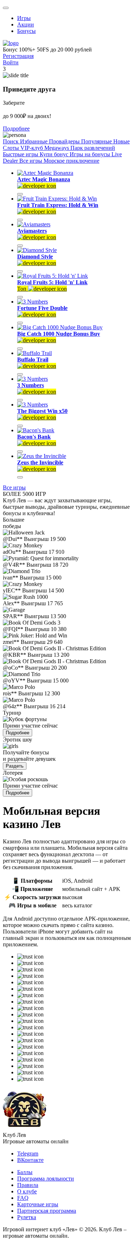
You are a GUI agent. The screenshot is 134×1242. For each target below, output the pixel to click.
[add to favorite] (20, 194)
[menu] (6, 8)
